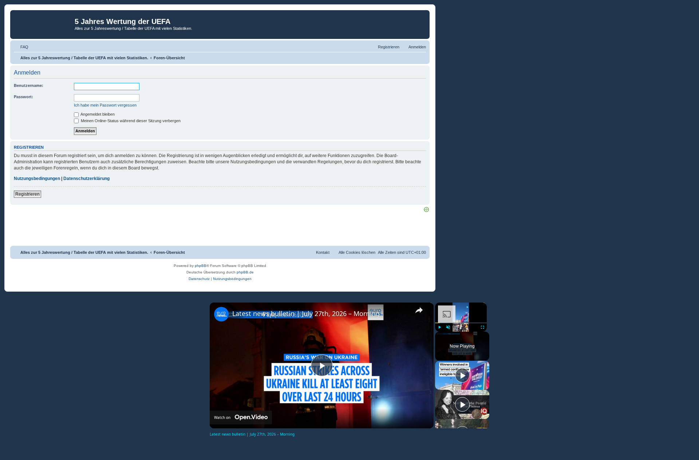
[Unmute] (448, 327)
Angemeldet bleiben (97, 114)
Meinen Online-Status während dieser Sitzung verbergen (130, 121)
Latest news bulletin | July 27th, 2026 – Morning (306, 313)
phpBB (200, 266)
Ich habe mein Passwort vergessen (105, 105)
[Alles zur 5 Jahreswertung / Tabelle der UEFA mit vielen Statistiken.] (43, 23)
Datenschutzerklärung (86, 178)
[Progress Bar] (461, 322)
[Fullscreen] (482, 327)
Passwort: (23, 97)
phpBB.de (245, 272)
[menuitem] (21, 47)
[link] (221, 314)
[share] (419, 310)
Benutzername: (28, 85)
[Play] (439, 327)
